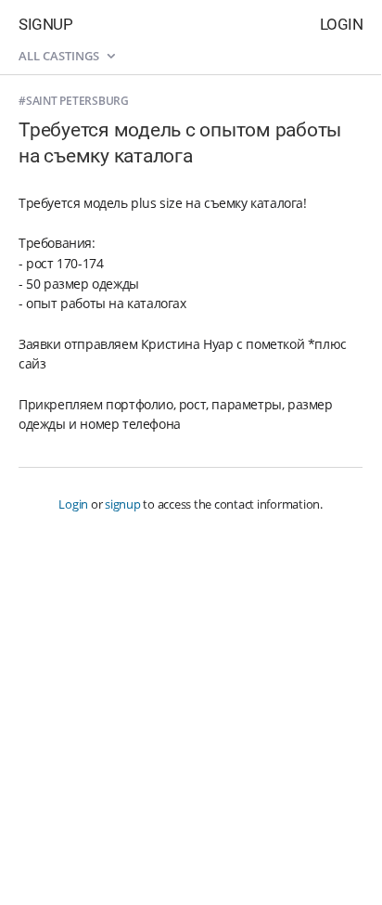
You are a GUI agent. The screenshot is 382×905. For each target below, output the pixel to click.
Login (341, 24)
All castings (60, 55)
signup (123, 504)
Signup (45, 24)
